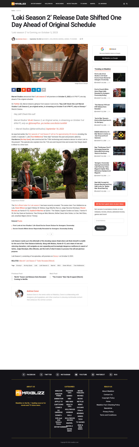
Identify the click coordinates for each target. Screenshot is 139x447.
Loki (36, 265)
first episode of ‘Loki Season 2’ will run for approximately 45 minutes (52, 134)
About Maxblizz (108, 391)
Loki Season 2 (44, 265)
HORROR (69, 412)
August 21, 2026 (101, 140)
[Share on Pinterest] (28, 90)
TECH (80, 419)
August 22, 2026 (101, 98)
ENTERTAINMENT (36, 3)
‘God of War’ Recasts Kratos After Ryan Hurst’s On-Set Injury (103, 120)
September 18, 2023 (36, 39)
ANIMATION (58, 399)
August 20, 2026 (101, 156)
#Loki (30, 120)
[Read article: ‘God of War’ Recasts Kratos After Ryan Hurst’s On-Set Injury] (119, 121)
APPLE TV (58, 402)
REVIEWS (80, 413)
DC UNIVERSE (103, 3)
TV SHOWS (83, 3)
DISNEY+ (46, 39)
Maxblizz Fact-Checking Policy (108, 405)
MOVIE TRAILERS (72, 3)
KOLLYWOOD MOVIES (70, 419)
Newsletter (108, 408)
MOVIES (80, 396)
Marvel (53, 265)
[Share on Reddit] (23, 90)
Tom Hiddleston (37, 137)
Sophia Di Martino (36, 211)
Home (13, 10)
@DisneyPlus (34, 123)
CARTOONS (58, 405)
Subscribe (100, 228)
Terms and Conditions (108, 415)
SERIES (67, 39)
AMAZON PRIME (58, 395)
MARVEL (92, 3)
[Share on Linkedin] (33, 90)
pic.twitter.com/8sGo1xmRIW (54, 123)
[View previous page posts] (47, 234)
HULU (69, 415)
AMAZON (58, 391)
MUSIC (80, 399)
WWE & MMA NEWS (80, 427)
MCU (59, 265)
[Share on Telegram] (38, 90)
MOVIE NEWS (60, 3)
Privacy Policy (108, 412)
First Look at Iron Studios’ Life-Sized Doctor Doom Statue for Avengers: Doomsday (43, 225)
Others (80, 410)
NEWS (80, 405)
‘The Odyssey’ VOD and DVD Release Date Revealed (102, 107)
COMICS (58, 407)
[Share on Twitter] (18, 90)
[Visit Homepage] (18, 3)
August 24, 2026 (101, 82)
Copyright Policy (108, 398)
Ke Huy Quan (25, 139)
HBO (69, 399)
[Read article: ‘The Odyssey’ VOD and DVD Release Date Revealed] (119, 108)
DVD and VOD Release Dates (58, 421)
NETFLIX (80, 402)
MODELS (69, 426)
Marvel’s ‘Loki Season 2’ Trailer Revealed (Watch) (36, 261)
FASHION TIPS (69, 392)
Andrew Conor (22, 39)
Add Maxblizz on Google (110, 58)
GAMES (69, 396)
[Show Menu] (124, 3)
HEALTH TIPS (69, 405)
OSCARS (80, 407)
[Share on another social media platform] (43, 90)
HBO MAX (69, 402)
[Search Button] (127, 3)
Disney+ (56, 256)
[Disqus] (49, 337)
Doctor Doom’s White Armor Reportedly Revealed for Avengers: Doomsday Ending (43, 229)
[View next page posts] (51, 234)
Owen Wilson (67, 265)
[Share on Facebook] (13, 90)
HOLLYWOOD (49, 3)
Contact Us (108, 395)
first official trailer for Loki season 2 (27, 205)
